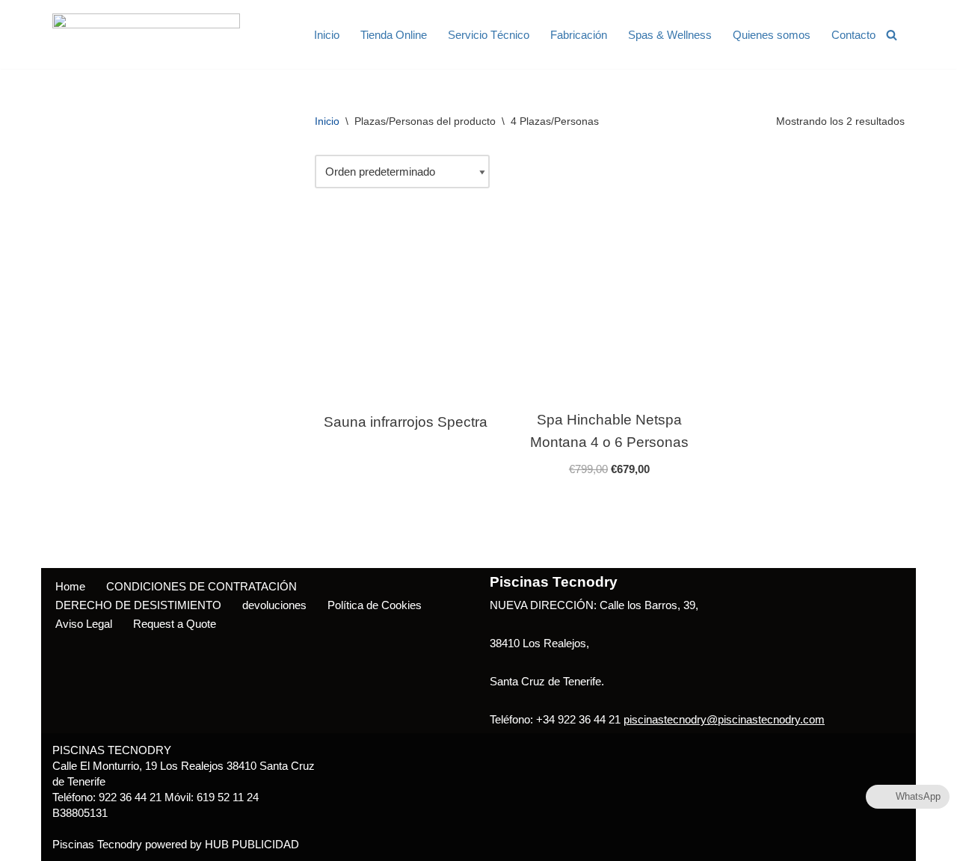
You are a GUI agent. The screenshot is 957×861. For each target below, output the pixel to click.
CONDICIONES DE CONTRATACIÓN (201, 586)
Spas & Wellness (670, 34)
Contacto (853, 34)
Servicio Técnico (488, 34)
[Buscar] (891, 34)
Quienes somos (771, 34)
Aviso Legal (83, 623)
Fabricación (578, 34)
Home (70, 586)
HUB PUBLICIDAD (252, 844)
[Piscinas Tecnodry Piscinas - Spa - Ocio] (146, 34)
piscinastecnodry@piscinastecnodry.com (724, 719)
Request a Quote (174, 623)
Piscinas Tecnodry (97, 844)
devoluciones (274, 605)
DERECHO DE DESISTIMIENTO (138, 605)
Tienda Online (393, 34)
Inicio (326, 34)
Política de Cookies (374, 605)
